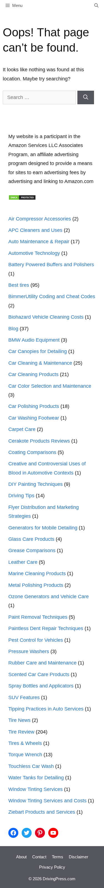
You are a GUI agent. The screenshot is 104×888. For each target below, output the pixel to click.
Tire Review (21, 732)
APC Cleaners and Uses (35, 230)
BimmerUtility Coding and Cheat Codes (51, 296)
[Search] (85, 97)
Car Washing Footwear (33, 418)
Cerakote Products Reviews (39, 441)
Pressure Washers (28, 651)
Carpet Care (21, 429)
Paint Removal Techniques (37, 617)
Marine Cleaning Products (37, 573)
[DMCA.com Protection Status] (22, 198)
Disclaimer (78, 856)
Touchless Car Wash (31, 766)
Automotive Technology (34, 253)
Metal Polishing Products (35, 585)
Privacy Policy (52, 867)
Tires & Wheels (25, 743)
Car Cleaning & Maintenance (40, 363)
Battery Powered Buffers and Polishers (51, 264)
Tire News (19, 720)
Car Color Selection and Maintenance (49, 386)
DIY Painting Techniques (35, 484)
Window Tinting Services (35, 789)
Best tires (18, 285)
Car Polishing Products (33, 406)
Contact (39, 856)
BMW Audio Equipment (34, 340)
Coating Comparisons (32, 452)
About (21, 856)
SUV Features (24, 697)
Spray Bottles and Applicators (40, 686)
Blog (13, 328)
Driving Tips (21, 495)
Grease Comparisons (31, 550)
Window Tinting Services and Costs (47, 800)
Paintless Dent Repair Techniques (45, 628)
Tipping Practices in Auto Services (45, 709)
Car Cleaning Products (33, 374)
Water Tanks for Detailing (36, 777)
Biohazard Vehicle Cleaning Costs (45, 317)
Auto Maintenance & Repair (38, 241)
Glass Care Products (31, 539)
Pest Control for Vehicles (35, 640)
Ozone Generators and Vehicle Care (48, 596)
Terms (57, 856)
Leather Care (22, 562)
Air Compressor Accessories (39, 219)
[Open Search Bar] (96, 5)
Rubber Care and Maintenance (42, 663)
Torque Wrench (25, 754)
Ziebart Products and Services (41, 812)
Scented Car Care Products (38, 674)
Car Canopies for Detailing (37, 351)
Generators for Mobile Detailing (42, 528)
